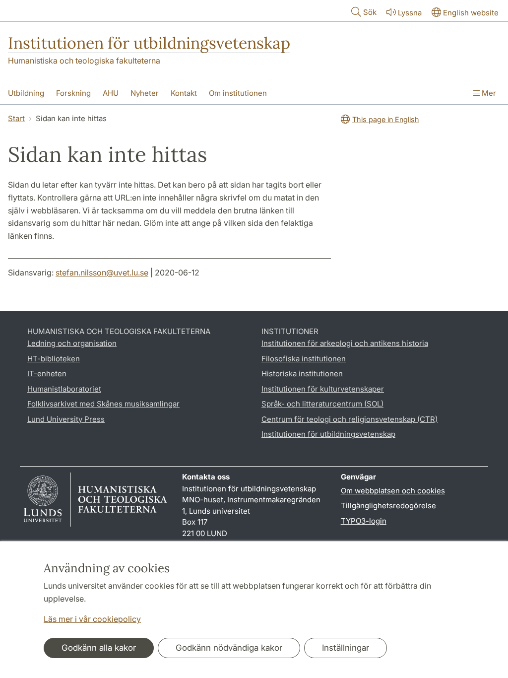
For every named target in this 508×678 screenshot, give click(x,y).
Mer (488, 93)
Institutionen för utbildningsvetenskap (149, 43)
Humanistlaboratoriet (64, 389)
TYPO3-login (363, 521)
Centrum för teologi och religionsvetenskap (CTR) (349, 419)
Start (16, 118)
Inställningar (345, 648)
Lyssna (410, 12)
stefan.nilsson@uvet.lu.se (102, 272)
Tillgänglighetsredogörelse (388, 505)
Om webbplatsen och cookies (393, 490)
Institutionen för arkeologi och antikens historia (344, 343)
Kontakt (184, 93)
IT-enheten (46, 373)
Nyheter (144, 93)
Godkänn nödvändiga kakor (229, 648)
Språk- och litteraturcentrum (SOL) (322, 403)
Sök (370, 12)
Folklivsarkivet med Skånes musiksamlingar (103, 403)
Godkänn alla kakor (99, 648)
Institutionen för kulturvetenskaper (322, 389)
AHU (111, 93)
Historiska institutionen (302, 373)
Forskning (73, 93)
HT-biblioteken (53, 358)
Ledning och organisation (72, 343)
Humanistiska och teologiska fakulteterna (84, 61)
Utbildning (26, 93)
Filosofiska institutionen (303, 358)
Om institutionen (238, 93)
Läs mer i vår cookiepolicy (92, 619)
